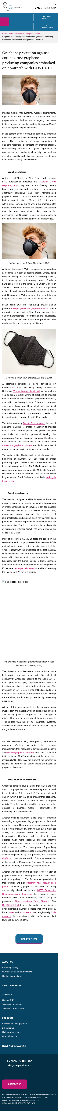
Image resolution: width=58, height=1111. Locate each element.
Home (4, 34)
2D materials (8, 1028)
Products (7, 1017)
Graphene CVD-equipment (14, 1023)
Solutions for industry (12, 1004)
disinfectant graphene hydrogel (17, 445)
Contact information (11, 976)
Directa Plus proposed (34, 423)
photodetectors (26, 912)
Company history (10, 967)
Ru (49, 4)
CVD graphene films (11, 1032)
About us (7, 961)
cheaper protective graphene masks (29, 308)
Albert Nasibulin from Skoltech (32, 901)
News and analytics (16, 34)
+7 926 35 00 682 (44, 8)
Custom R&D (8, 1000)
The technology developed (26, 391)
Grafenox (6, 858)
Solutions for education (13, 1008)
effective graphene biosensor (20, 752)
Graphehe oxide (9, 1036)
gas (12, 912)
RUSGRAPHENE (11, 905)
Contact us (14, 1084)
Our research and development (17, 972)
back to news (29, 939)
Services (7, 994)
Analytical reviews (33, 34)
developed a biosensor (25, 568)
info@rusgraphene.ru (19, 1065)
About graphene (11, 985)
